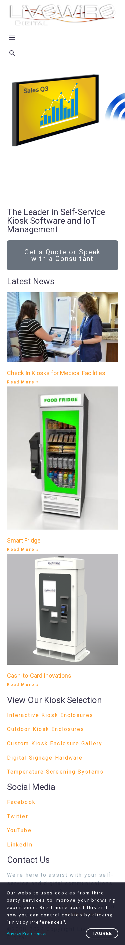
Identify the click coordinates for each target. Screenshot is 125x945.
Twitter (17, 816)
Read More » (23, 382)
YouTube (19, 830)
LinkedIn (20, 844)
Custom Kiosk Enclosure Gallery (54, 743)
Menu (12, 38)
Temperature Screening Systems (55, 772)
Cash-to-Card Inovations (39, 675)
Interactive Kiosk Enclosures (50, 715)
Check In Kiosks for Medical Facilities (56, 372)
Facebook (21, 802)
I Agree (102, 933)
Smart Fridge (24, 540)
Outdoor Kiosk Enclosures (45, 729)
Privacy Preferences (27, 933)
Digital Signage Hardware (45, 758)
